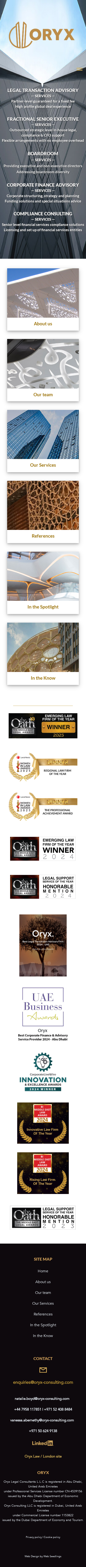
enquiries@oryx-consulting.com (43, 1382)
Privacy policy (34, 1537)
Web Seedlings (52, 1556)
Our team (43, 1292)
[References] (43, 513)
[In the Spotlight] (43, 584)
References (43, 1314)
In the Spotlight (43, 1325)
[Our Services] (43, 442)
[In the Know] (43, 655)
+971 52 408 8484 (58, 1409)
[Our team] (43, 371)
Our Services (43, 1303)
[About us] (43, 300)
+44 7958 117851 (28, 1409)
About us (43, 1282)
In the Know (43, 1335)
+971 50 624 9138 (43, 1431)
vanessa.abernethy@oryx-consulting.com (42, 1420)
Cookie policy (52, 1537)
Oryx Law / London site (43, 1456)
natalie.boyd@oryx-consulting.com (42, 1398)
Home (43, 1271)
